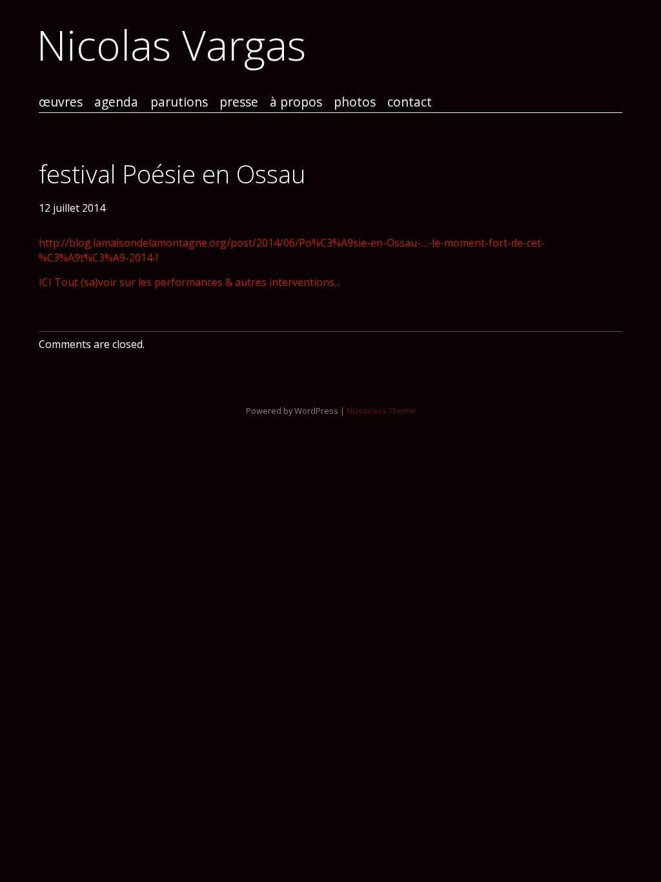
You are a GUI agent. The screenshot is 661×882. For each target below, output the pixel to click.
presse (238, 102)
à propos (296, 102)
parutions (179, 102)
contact (409, 102)
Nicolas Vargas (171, 45)
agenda (116, 102)
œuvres (61, 102)
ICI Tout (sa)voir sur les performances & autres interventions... (189, 282)
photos (355, 102)
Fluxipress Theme (381, 410)
